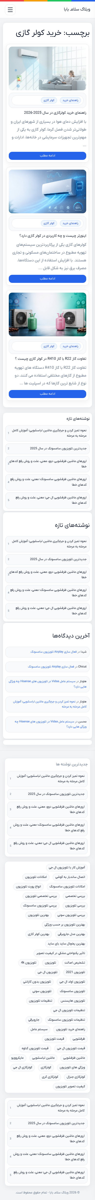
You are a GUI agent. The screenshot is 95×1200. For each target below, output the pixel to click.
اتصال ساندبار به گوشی (70, 877)
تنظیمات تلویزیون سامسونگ (66, 1020)
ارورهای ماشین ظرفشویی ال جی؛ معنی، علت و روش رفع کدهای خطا (51, 500)
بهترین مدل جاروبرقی (71, 934)
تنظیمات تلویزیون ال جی (69, 1010)
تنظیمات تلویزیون (40, 1001)
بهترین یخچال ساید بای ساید (66, 944)
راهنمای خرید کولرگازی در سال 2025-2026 (55, 112)
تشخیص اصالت (75, 963)
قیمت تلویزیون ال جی (71, 1048)
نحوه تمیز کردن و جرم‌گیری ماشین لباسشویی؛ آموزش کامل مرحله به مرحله (49, 433)
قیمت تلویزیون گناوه (35, 1048)
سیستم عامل (39, 1029)
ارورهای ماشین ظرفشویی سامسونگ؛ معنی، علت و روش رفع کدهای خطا (48, 482)
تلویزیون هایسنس (73, 1001)
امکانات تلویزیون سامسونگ (67, 887)
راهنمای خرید (70, 100)
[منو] (10, 9)
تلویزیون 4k (28, 963)
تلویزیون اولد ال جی (72, 982)
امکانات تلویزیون (36, 877)
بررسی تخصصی (75, 896)
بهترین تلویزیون (38, 915)
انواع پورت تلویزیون (28, 887)
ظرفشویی (79, 1039)
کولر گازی (49, 100)
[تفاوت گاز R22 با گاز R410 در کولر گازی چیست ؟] (47, 314)
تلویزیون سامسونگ (72, 991)
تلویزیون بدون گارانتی (37, 982)
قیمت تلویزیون (54, 1039)
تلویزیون (50, 963)
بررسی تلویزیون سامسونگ (40, 906)
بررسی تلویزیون (75, 906)
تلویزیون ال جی (47, 972)
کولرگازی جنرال (76, 1077)
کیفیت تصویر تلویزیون (70, 1087)
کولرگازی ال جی (22, 1068)
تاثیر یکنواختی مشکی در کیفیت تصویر (60, 953)
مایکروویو (17, 1058)
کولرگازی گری (50, 1077)
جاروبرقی (33, 1020)
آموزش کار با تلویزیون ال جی (67, 868)
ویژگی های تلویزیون (72, 1068)
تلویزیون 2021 (75, 972)
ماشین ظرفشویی (74, 1058)
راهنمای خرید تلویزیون (70, 1029)
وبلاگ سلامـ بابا (77, 9)
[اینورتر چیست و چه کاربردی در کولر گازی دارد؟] (47, 191)
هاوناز (82, 681)
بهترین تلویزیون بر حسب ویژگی (65, 925)
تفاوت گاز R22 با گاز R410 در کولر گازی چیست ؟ (50, 358)
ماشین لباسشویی (43, 1058)
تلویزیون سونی (41, 991)
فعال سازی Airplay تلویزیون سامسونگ (53, 652)
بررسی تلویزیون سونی (71, 915)
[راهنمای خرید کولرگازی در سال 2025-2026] (47, 68)
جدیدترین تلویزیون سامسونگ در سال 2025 (58, 449)
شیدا (83, 652)
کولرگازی (46, 1068)
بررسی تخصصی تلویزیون (41, 896)
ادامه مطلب (47, 156)
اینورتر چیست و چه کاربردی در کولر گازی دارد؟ (52, 235)
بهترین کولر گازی (38, 934)
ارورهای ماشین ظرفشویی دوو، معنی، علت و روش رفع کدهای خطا (47, 464)
